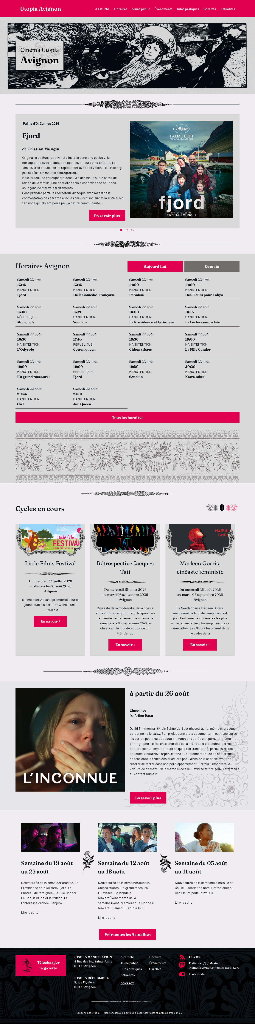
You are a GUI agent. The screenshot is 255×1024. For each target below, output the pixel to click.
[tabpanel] (127, 170)
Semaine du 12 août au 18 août (123, 867)
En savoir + (50, 621)
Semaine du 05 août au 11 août (201, 867)
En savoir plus (107, 214)
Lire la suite (30, 912)
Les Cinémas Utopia (88, 1012)
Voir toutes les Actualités (128, 934)
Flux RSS (195, 957)
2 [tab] (127, 231)
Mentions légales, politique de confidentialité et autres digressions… (143, 1012)
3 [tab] (133, 231)
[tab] (155, 266)
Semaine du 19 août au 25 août (47, 867)
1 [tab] (122, 231)
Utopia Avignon (40, 8)
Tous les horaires (127, 417)
